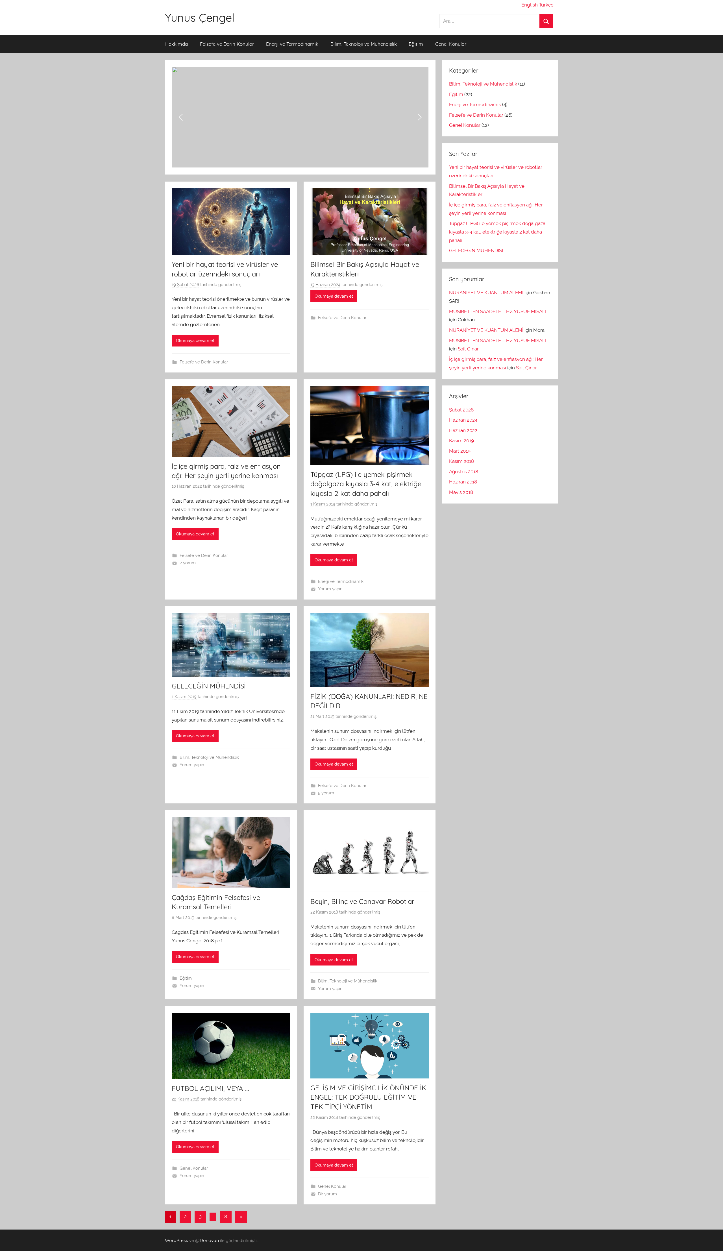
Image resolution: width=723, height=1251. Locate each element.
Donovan (209, 1240)
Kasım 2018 (461, 461)
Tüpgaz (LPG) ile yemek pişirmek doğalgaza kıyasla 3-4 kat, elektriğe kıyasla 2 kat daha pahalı (365, 484)
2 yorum (188, 562)
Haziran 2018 (463, 482)
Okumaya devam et (195, 340)
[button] (300, 117)
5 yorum (326, 793)
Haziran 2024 (463, 420)
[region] (300, 117)
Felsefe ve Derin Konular (227, 44)
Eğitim (416, 44)
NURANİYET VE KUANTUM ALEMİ (486, 292)
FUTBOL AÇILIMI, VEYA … (210, 1088)
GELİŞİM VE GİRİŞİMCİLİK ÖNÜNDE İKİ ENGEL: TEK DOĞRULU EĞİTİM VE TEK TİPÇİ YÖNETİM (369, 1097)
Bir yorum (327, 1193)
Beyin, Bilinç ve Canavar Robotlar (362, 901)
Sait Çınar (468, 349)
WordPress (176, 1240)
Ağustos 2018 (463, 471)
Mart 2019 (460, 451)
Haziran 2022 (463, 430)
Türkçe (546, 5)
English (529, 5)
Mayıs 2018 (461, 492)
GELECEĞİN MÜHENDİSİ (209, 686)
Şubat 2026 (461, 410)
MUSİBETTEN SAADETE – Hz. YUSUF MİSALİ (497, 311)
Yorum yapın (330, 588)
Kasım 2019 (461, 440)
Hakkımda (176, 44)
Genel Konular (451, 44)
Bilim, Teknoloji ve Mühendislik (363, 44)
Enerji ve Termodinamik (292, 44)
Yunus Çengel (199, 17)
